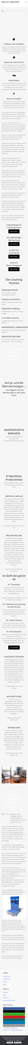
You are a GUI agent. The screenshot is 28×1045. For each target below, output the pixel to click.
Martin (5, 984)
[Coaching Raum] (14, 775)
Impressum (6, 997)
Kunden (5, 981)
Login (4, 995)
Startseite (5, 992)
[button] (26, 2)
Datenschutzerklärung (9, 1000)
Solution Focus (7, 976)
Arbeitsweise (6, 979)
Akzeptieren (10, 1042)
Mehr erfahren (14, 231)
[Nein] (26, 1040)
